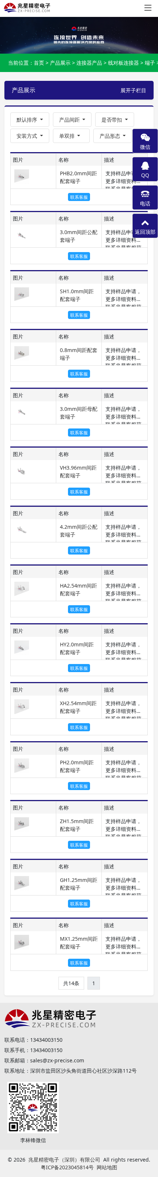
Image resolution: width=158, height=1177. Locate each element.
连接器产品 (89, 62)
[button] (72, 119)
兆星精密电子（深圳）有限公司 (64, 1159)
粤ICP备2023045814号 (67, 1167)
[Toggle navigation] (148, 8)
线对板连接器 (123, 62)
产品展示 (60, 62)
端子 (150, 62)
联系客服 (79, 197)
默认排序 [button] (28, 119)
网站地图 (107, 1167)
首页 (39, 62)
